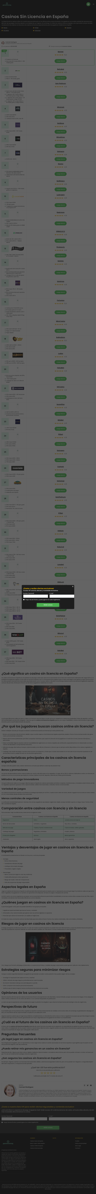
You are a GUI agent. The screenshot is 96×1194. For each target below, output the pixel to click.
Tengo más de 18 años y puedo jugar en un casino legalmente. (42, 599)
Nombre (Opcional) (28, 593)
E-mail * (52, 593)
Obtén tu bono (48, 605)
